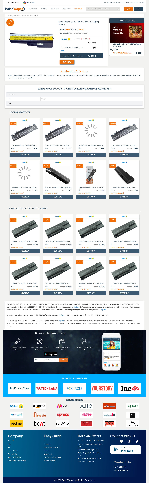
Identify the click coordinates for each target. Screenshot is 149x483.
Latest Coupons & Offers (52, 447)
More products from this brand (28, 208)
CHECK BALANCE (109, 2)
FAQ (9, 447)
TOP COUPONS (66, 9)
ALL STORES (43, 9)
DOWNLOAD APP (139, 2)
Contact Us (122, 462)
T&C (62, 51)
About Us (11, 441)
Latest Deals (48, 454)
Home (46, 441)
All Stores (47, 444)
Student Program (50, 460)
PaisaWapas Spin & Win (86, 462)
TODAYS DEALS (55, 9)
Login (138, 9)
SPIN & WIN (30, 2)
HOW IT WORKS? (119, 2)
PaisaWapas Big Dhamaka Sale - (91, 441)
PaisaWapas (68, 480)
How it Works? (13, 451)
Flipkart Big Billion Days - (88, 450)
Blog (9, 444)
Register (128, 9)
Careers (46, 451)
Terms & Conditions (14, 457)
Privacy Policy (12, 454)
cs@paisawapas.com (121, 470)
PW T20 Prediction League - (89, 458)
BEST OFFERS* (78, 9)
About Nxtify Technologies (17, 460)
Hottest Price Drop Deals (52, 457)
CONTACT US (129, 2)
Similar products (19, 112)
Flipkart (81, 29)
